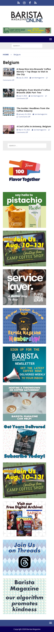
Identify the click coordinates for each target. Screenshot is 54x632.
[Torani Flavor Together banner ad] (24, 187)
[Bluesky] (18, 3)
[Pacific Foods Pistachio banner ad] (24, 226)
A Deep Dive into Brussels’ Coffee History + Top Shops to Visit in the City (34, 72)
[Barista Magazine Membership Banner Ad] (24, 342)
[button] (50, 39)
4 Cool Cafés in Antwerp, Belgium (34, 126)
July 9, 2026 (23, 96)
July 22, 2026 (23, 78)
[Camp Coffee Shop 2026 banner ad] (27, 31)
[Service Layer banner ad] (24, 303)
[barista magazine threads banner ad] (24, 573)
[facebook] (29, 3)
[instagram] (24, 3)
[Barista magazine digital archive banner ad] (24, 535)
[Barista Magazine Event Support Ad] (24, 419)
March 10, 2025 (24, 130)
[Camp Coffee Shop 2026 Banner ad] (24, 264)
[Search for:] (27, 45)
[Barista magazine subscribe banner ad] (24, 458)
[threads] (35, 3)
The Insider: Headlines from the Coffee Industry (33, 109)
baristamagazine (38, 78)
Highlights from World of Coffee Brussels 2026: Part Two (33, 91)
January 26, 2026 (25, 114)
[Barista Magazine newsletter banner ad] (24, 380)
